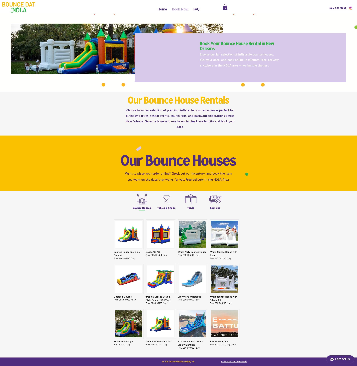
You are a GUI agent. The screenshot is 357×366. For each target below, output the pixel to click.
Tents (190, 207)
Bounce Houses (142, 207)
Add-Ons (215, 207)
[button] (225, 7)
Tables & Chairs (166, 207)
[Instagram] (351, 8)
